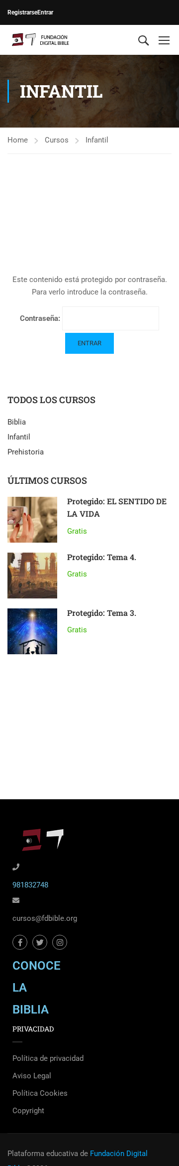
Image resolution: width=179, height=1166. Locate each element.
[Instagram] (59, 942)
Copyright (28, 1110)
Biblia (16, 422)
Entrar (45, 12)
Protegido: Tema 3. (101, 612)
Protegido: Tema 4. (101, 557)
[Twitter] (39, 942)
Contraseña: (41, 318)
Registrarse (22, 12)
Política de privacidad (48, 1058)
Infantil (97, 140)
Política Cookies (40, 1093)
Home (17, 140)
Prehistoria (25, 451)
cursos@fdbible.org (44, 918)
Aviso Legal (31, 1075)
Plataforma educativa (42, 1153)
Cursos (57, 140)
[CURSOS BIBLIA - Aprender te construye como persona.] (39, 39)
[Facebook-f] (19, 942)
